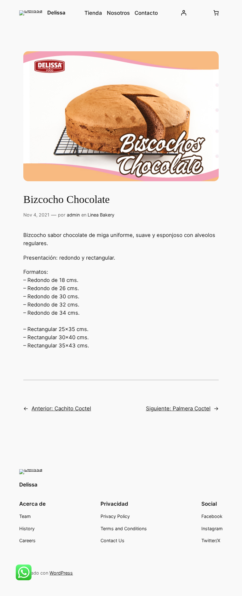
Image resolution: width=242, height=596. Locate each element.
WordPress (61, 573)
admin (73, 214)
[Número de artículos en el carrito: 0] (216, 13)
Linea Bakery (101, 214)
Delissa (56, 12)
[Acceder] (183, 13)
